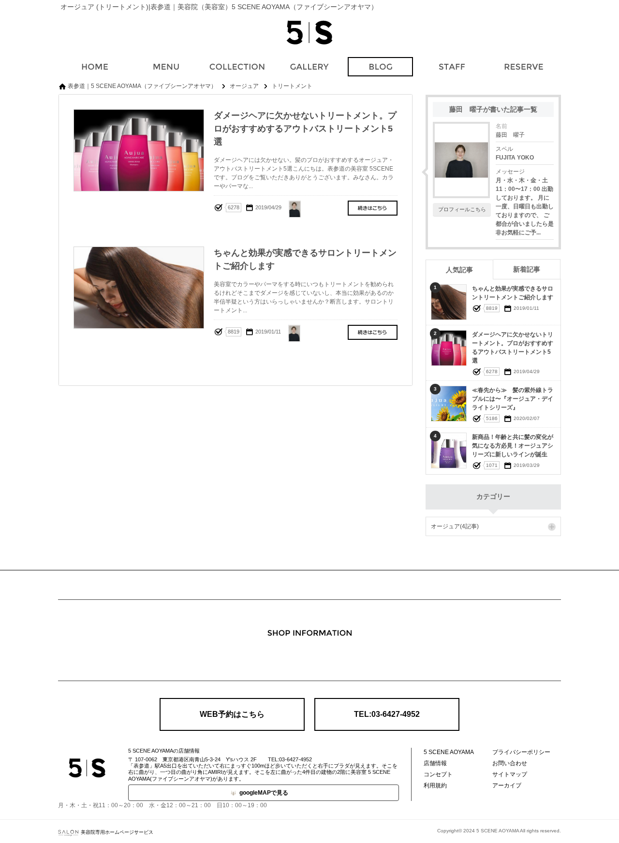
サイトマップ (509, 774)
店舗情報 (435, 763)
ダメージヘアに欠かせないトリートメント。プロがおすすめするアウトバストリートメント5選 (373, 208)
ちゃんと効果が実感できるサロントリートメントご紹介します (373, 332)
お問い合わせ (509, 763)
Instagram (309, 658)
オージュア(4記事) (455, 526)
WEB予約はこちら (232, 714)
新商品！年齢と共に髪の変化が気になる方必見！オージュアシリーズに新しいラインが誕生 (512, 446)
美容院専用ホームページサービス (117, 832)
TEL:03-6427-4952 (387, 714)
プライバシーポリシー (521, 752)
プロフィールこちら (462, 209)
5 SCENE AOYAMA (449, 752)
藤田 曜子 (510, 134)
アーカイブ (506, 785)
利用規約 (435, 785)
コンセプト (438, 774)
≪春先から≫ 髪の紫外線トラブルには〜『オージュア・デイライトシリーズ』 (512, 399)
